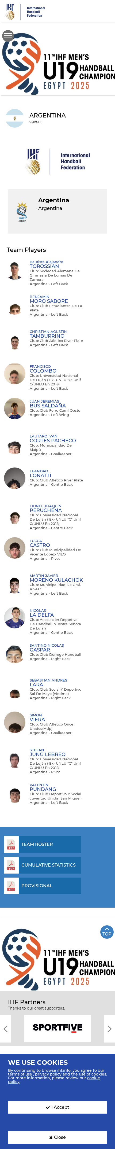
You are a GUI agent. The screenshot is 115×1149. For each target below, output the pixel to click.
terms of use (20, 1074)
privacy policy (48, 1074)
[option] (57, 1028)
